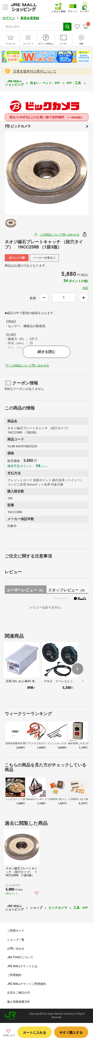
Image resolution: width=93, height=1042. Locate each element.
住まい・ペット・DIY (45, 83)
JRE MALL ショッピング (14, 82)
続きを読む (47, 352)
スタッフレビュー (67, 590)
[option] (46, 173)
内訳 (85, 288)
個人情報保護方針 (18, 1001)
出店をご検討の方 (18, 992)
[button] (77, 669)
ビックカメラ (20, 126)
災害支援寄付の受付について (35, 71)
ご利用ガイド (15, 930)
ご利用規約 (14, 975)
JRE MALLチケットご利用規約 (26, 983)
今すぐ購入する (71, 1032)
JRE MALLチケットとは (22, 966)
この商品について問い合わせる (59, 234)
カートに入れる (34, 1032)
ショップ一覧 (15, 939)
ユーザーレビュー (25, 590)
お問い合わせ (15, 948)
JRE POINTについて (20, 957)
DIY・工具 (74, 83)
